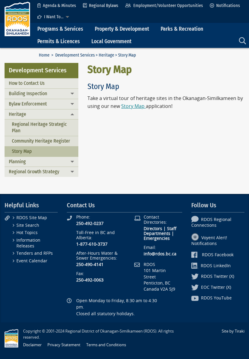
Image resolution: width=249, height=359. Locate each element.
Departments (157, 233)
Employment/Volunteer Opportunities (168, 5)
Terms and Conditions (106, 345)
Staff (171, 228)
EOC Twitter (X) (216, 287)
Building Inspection (28, 93)
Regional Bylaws (103, 5)
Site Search (27, 225)
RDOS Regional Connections (211, 222)
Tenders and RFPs (34, 253)
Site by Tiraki (233, 331)
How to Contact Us (27, 83)
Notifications (228, 5)
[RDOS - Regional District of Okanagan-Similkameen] (17, 18)
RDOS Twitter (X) (217, 276)
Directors (153, 228)
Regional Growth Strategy (34, 171)
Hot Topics (27, 232)
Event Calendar (31, 261)
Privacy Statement (63, 345)
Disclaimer (32, 345)
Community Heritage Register (41, 141)
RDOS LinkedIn (216, 265)
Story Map (22, 151)
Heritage (106, 55)
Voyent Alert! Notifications (209, 240)
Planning (17, 161)
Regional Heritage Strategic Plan (39, 127)
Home (44, 55)
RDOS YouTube (216, 298)
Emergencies (157, 238)
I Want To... (53, 16)
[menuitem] (56, 5)
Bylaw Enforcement (28, 104)
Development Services (75, 55)
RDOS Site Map (31, 217)
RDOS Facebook (218, 254)
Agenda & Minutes (59, 5)
